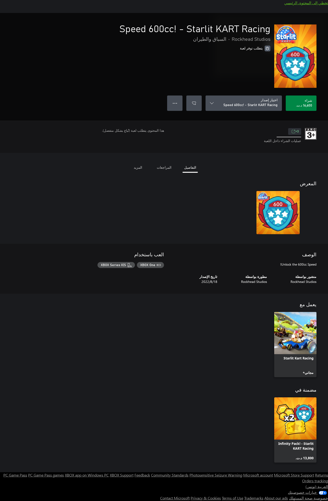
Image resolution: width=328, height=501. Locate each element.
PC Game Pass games (46, 474)
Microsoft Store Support (294, 474)
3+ (297, 131)
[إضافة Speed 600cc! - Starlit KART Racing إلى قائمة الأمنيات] (194, 103)
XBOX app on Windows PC (87, 474)
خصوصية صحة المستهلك (308, 498)
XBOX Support (122, 474)
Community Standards (169, 474)
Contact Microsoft (175, 498)
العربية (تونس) (316, 486)
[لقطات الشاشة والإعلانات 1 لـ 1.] (278, 212)
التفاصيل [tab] (190, 167)
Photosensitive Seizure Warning (215, 474)
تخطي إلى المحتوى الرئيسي (306, 2)
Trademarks (253, 498)
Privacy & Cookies (206, 498)
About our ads (276, 498)
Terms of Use (232, 498)
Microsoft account (258, 474)
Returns (321, 474)
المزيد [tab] (138, 167)
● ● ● (175, 103)
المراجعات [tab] (164, 167)
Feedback (142, 474)
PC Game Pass (15, 474)
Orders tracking (315, 480)
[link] (295, 344)
